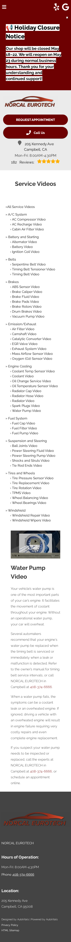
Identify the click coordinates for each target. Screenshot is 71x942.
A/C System (17, 214)
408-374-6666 (41, 687)
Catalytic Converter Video (31, 339)
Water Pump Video (26, 411)
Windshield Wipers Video (31, 520)
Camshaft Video (24, 334)
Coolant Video (23, 376)
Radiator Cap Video (26, 391)
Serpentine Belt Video (29, 264)
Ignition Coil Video (26, 252)
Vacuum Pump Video (28, 316)
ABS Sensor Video (26, 287)
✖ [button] (67, 17)
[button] (56, 7)
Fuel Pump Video (25, 433)
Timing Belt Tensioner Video (33, 269)
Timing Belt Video (25, 274)
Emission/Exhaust (22, 324)
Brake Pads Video (25, 301)
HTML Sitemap (10, 930)
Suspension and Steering (27, 441)
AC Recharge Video (27, 224)
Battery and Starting (23, 237)
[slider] (35, 556)
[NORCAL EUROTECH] (30, 102)
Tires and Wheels (21, 473)
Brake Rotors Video (27, 306)
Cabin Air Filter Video (28, 229)
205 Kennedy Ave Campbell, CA (39, 147)
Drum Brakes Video (27, 311)
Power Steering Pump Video (33, 455)
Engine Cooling (20, 366)
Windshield (16, 510)
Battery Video (22, 247)
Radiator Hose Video (27, 396)
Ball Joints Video (24, 446)
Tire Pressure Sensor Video (33, 478)
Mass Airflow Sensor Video (32, 354)
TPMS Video (21, 493)
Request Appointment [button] (35, 120)
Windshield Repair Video (31, 515)
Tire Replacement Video (30, 483)
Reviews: (23, 162)
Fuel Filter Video (24, 428)
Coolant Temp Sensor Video (33, 371)
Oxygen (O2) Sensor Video (32, 358)
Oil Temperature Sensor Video (35, 386)
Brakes (13, 282)
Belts (12, 259)
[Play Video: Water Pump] (35, 541)
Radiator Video (23, 401)
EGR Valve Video (25, 344)
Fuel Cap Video (23, 423)
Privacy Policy (9, 925)
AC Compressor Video (29, 219)
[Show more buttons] (56, 556)
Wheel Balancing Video (30, 498)
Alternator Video (24, 242)
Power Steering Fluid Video (33, 451)
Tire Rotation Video (26, 488)
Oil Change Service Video (31, 381)
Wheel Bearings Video (29, 503)
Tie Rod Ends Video (27, 465)
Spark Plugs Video (26, 406)
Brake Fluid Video (25, 297)
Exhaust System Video (29, 349)
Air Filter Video (23, 329)
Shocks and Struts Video (31, 460)
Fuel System (17, 418)
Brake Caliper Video (27, 292)
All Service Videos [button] (21, 207)
